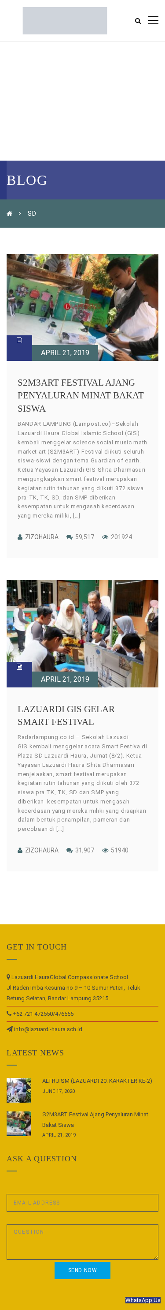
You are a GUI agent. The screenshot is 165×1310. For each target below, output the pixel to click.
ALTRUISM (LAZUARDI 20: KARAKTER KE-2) (97, 1080)
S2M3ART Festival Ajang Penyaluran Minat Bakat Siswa (81, 395)
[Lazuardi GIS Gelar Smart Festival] (82, 633)
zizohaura (42, 537)
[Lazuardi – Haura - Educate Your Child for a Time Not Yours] (65, 20)
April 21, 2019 (65, 353)
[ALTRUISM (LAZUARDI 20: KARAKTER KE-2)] (19, 1090)
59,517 (84, 537)
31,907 (84, 850)
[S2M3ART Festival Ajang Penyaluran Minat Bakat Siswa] (82, 307)
